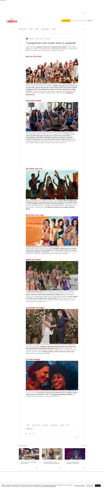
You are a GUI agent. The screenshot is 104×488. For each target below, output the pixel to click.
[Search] (85, 13)
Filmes (31, 29)
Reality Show (45, 425)
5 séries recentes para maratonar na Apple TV (72, 462)
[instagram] (91, 20)
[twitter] (89, 20)
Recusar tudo (90, 485)
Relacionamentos (54, 425)
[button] (83, 29)
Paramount (62, 425)
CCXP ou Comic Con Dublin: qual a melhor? (28, 462)
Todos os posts (22, 29)
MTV (68, 425)
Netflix (28, 425)
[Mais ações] (77, 39)
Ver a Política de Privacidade (49, 486)
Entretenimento (45, 29)
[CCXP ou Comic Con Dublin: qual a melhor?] (29, 454)
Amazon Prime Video (36, 425)
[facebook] (87, 20)
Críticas (54, 29)
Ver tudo (83, 445)
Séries (37, 29)
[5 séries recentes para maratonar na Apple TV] (75, 454)
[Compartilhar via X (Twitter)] (30, 433)
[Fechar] (102, 485)
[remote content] (52, 155)
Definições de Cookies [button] (80, 485)
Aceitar (97, 485)
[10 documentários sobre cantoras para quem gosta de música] (52, 454)
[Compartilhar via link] (33, 433)
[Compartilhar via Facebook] (26, 433)
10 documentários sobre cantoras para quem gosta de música (52, 462)
